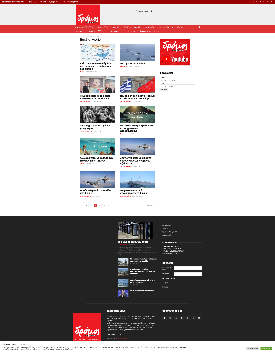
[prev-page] (82, 205)
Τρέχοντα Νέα (130, 31)
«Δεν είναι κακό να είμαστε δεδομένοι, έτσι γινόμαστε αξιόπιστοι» (135, 161)
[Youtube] (271, 2)
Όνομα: (163, 77)
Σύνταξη (82, 163)
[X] (267, 2)
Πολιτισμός (149, 27)
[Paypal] (260, 2)
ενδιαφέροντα (114, 31)
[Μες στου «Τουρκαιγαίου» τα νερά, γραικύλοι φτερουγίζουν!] (137, 114)
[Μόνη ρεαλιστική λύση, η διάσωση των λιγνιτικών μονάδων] (123, 262)
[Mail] (256, 2)
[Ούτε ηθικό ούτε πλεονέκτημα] (123, 293)
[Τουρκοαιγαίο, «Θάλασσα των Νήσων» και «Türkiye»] (97, 146)
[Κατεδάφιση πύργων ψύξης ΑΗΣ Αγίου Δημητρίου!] (123, 283)
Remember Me (170, 278)
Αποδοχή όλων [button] (266, 348)
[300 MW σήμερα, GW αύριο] (137, 230)
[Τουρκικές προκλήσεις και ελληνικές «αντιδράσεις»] (97, 84)
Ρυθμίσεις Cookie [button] (252, 348)
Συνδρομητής (72, 2)
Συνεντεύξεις (103, 27)
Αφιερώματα (79, 31)
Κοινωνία (137, 27)
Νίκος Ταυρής (123, 66)
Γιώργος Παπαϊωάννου (86, 131)
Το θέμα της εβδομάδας (84, 27)
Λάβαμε (101, 31)
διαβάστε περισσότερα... (115, 334)
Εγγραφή (164, 90)
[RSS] (264, 2)
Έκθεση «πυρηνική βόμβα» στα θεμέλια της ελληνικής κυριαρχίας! (95, 66)
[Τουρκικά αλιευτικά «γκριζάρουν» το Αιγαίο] (137, 179)
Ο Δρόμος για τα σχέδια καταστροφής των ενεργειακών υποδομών (142, 271)
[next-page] (113, 205)
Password (165, 273)
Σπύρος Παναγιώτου (85, 101)
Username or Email (166, 268)
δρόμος (82, 71)
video (91, 31)
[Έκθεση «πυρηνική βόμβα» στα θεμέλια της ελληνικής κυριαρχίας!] (97, 52)
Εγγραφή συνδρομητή (56, 2)
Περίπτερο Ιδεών (165, 27)
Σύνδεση (43, 2)
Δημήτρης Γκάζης (122, 244)
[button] (199, 28)
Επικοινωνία (32, 2)
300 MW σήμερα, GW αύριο (133, 242)
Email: (163, 83)
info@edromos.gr (173, 253)
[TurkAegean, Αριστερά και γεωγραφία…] (97, 114)
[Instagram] (253, 2)
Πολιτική (116, 27)
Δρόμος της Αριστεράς (148, 31)
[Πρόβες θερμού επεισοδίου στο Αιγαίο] (97, 179)
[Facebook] (249, 2)
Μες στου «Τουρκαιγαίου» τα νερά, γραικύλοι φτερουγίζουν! (136, 128)
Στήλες (179, 27)
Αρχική (82, 36)
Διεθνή (126, 27)
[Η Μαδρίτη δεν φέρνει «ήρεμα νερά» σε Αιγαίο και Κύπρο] (137, 84)
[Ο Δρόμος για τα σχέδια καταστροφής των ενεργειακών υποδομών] (123, 272)
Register (165, 287)
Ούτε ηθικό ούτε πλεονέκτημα (142, 290)
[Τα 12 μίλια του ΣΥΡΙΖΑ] (137, 52)
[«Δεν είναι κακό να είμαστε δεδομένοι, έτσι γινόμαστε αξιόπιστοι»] (137, 146)
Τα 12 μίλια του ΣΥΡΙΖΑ (132, 64)
